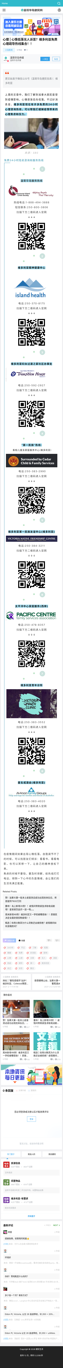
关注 (46, 59)
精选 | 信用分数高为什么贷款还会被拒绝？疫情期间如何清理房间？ (46, 1055)
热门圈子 (11, 1154)
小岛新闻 (9, 50)
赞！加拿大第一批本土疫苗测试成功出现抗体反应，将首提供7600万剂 (15, 1023)
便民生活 (39, 1349)
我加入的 (31, 1154)
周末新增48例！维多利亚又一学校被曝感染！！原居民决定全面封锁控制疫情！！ (16, 1055)
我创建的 (52, 1154)
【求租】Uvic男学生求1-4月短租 (27, 1320)
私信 (56, 59)
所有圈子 (31, 1216)
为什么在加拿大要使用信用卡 (26, 1244)
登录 (31, 1119)
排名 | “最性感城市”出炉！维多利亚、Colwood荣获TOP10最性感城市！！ (15, 983)
